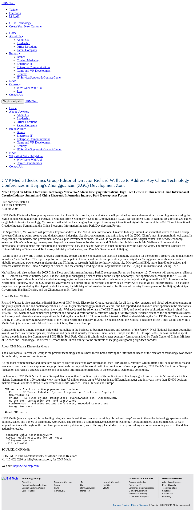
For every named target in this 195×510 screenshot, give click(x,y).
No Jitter (107, 485)
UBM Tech (8, 3)
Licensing (166, 496)
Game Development (138, 491)
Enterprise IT (135, 485)
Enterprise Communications (141, 488)
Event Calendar (169, 485)
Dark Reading (28, 491)
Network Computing (112, 482)
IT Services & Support (139, 496)
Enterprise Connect (63, 482)
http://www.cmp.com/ (26, 466)
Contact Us (167, 493)
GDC (56, 488)
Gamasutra (59, 491)
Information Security (138, 493)
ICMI (82, 485)
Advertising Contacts (171, 482)
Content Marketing (137, 482)
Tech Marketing (169, 488)
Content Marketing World (33, 488)
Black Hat (26, 482)
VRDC (106, 488)
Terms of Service (121, 505)
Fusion (57, 485)
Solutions (166, 491)
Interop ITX (85, 491)
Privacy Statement (139, 505)
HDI (81, 482)
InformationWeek (87, 488)
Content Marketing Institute (34, 485)
